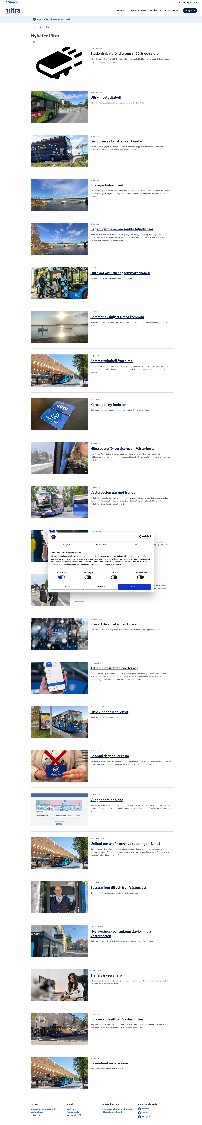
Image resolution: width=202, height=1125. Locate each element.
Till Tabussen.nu (12, 2)
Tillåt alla (134, 587)
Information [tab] (101, 545)
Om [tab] (136, 545)
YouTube (145, 1113)
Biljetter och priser (138, 10)
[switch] (88, 577)
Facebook (146, 1109)
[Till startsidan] (13, 11)
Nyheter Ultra (44, 27)
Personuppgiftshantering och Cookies (117, 1109)
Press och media (73, 1112)
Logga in (189, 10)
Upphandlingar (37, 1112)
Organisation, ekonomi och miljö (43, 1109)
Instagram (146, 1117)
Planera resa (120, 10)
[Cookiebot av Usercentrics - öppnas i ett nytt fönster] (141, 537)
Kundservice (155, 10)
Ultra (33, 27)
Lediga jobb (35, 1115)
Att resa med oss (172, 10)
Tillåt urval (101, 587)
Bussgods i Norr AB (74, 1115)
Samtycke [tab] (66, 545)
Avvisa (67, 587)
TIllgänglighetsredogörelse (112, 1112)
